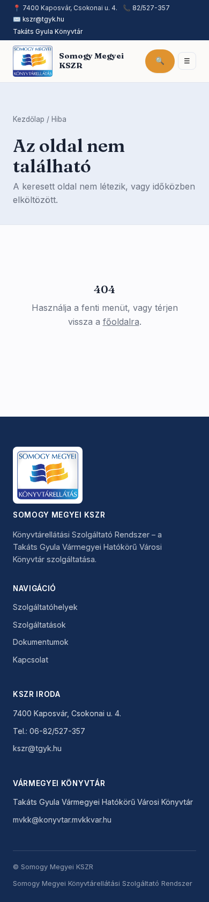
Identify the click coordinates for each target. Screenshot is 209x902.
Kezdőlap (28, 119)
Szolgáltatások (39, 624)
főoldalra (121, 321)
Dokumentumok (41, 641)
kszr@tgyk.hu (43, 19)
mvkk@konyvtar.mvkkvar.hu (62, 819)
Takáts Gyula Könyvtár (48, 31)
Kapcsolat (30, 659)
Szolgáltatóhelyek (45, 607)
